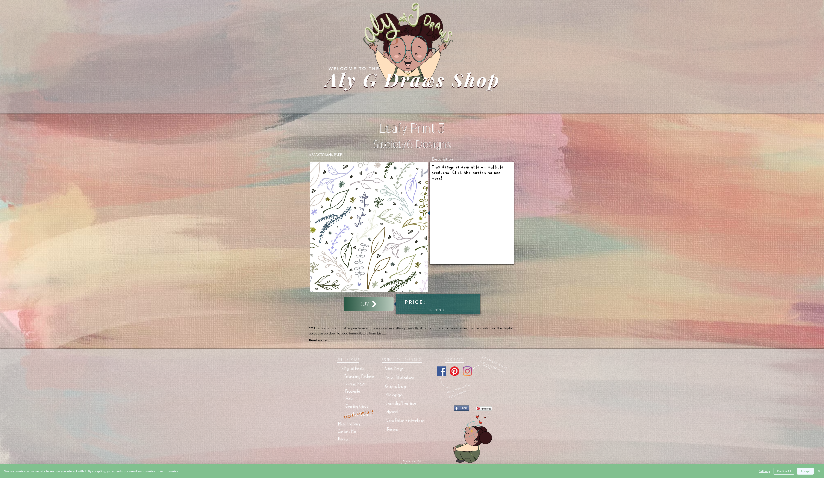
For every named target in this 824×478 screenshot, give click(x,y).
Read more (318, 340)
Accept (805, 471)
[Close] (818, 471)
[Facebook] (441, 371)
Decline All (784, 471)
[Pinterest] (454, 371)
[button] (353, 369)
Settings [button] (764, 471)
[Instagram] (467, 371)
